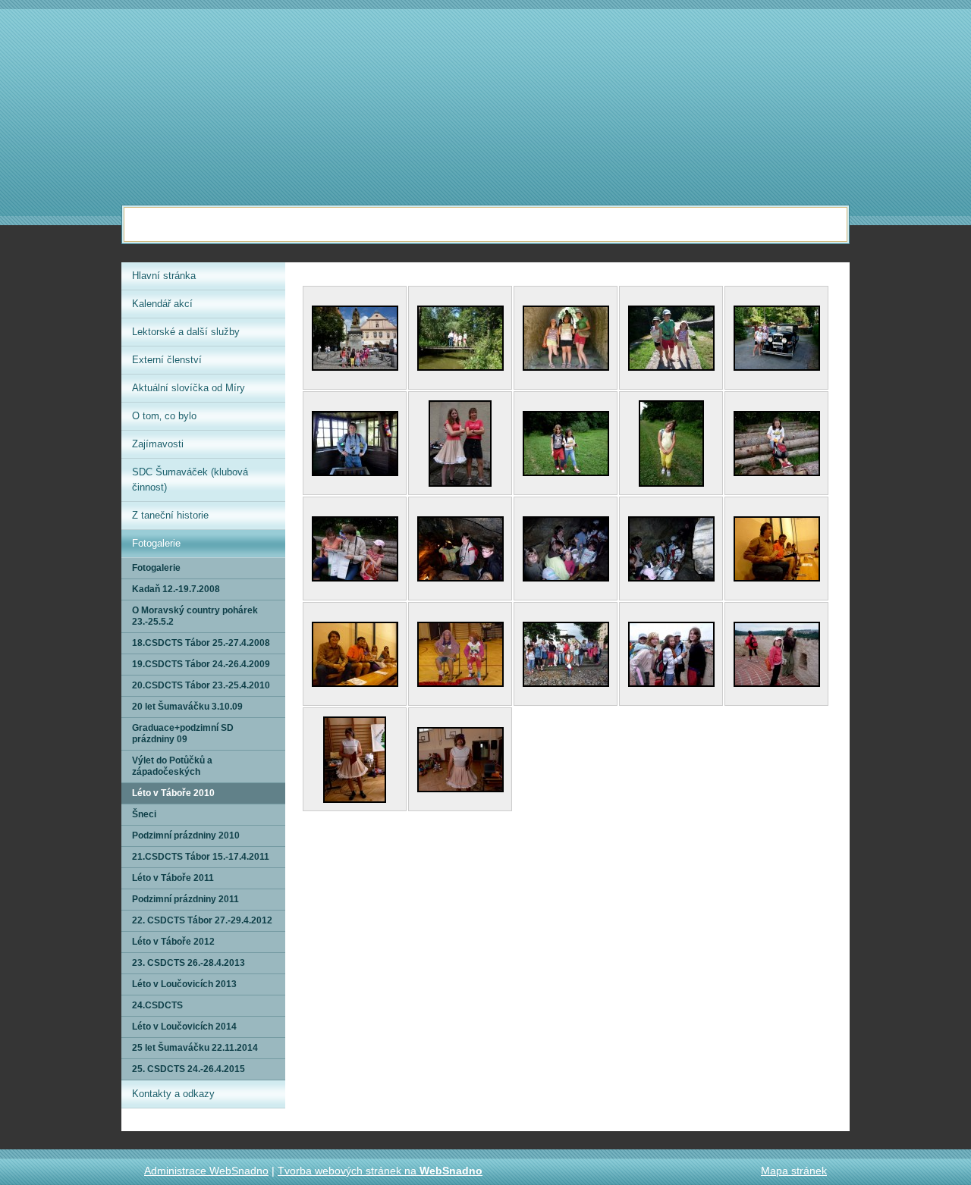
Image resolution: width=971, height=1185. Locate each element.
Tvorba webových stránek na (380, 1171)
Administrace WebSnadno (206, 1171)
